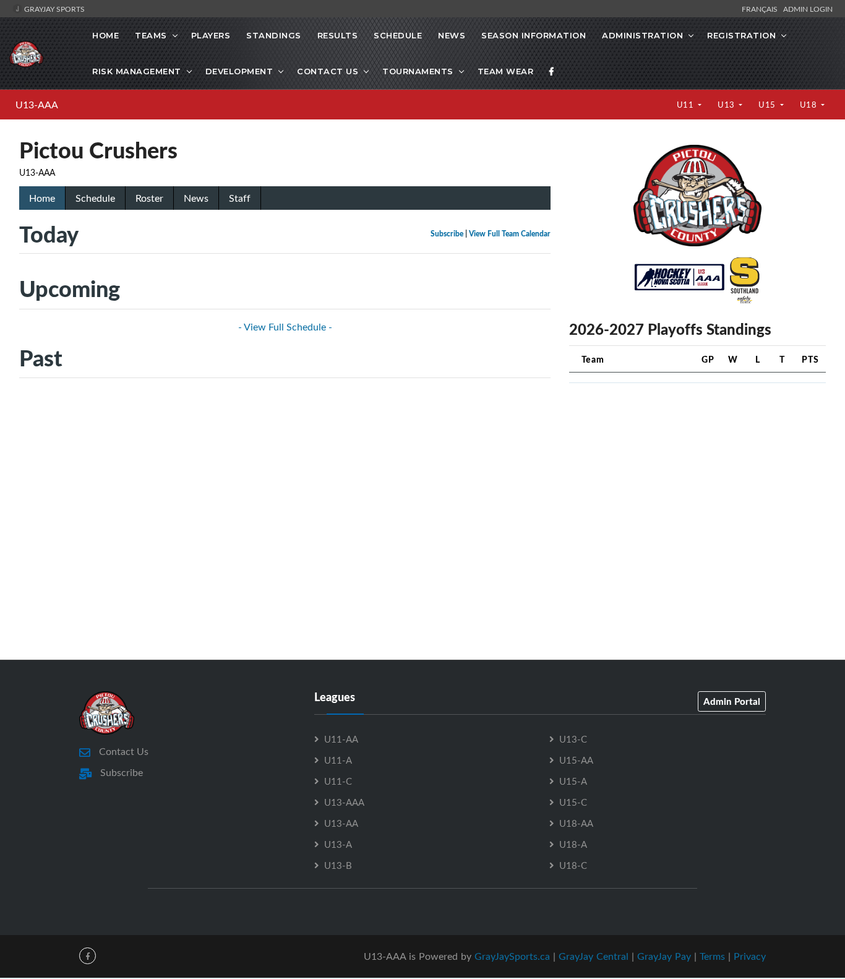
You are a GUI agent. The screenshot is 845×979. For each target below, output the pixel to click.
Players (211, 35)
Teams (151, 35)
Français (761, 9)
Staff (240, 198)
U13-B (338, 865)
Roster (149, 198)
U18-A (573, 844)
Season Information (533, 35)
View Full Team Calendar (510, 233)
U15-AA (576, 760)
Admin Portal (731, 701)
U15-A (573, 781)
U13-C (573, 739)
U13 (727, 104)
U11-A (338, 760)
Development (239, 71)
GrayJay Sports (53, 9)
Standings (273, 35)
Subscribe (447, 233)
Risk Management (136, 71)
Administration (642, 35)
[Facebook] (551, 71)
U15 (768, 104)
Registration (741, 35)
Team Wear (506, 71)
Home (105, 35)
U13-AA (341, 823)
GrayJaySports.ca (512, 956)
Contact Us (327, 71)
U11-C (338, 781)
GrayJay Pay (664, 956)
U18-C (573, 865)
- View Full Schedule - (285, 327)
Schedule (398, 35)
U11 (686, 104)
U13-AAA (36, 104)
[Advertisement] (697, 479)
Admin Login (808, 9)
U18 (809, 104)
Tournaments (417, 71)
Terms (712, 956)
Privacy (750, 956)
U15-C (573, 802)
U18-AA (576, 823)
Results (337, 35)
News (451, 35)
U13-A (338, 844)
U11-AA (341, 739)
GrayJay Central (593, 956)
